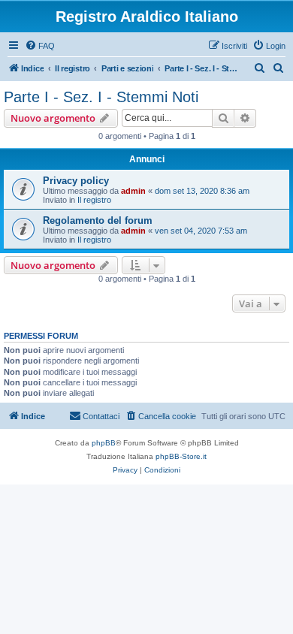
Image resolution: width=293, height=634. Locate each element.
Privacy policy (76, 180)
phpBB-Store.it (181, 456)
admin (133, 190)
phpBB (104, 443)
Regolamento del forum (98, 220)
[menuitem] (40, 46)
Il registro (94, 199)
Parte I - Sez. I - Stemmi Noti (101, 97)
